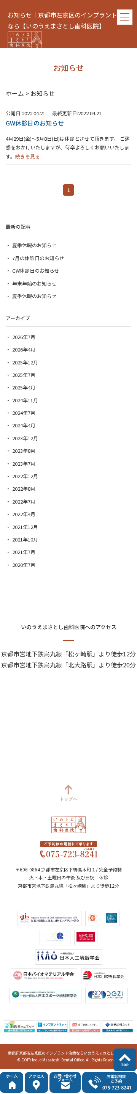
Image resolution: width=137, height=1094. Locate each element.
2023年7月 (23, 463)
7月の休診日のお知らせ (38, 258)
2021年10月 (25, 539)
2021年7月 (23, 552)
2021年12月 (25, 527)
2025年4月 (23, 387)
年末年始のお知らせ (34, 283)
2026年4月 (23, 349)
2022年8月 (23, 488)
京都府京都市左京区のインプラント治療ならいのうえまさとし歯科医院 (68, 1053)
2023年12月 (25, 438)
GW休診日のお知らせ (35, 270)
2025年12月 (25, 362)
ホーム (15, 93)
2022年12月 (25, 476)
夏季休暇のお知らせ (34, 245)
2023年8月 (23, 450)
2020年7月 (23, 564)
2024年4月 (23, 425)
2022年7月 (23, 501)
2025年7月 (23, 374)
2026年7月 (23, 337)
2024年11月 (25, 400)
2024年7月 (23, 412)
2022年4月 (23, 514)
